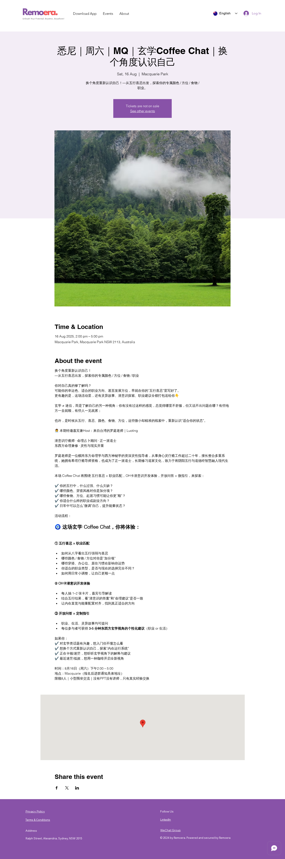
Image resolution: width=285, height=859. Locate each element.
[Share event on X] (67, 788)
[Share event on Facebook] (57, 788)
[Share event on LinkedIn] (77, 788)
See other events (142, 111)
